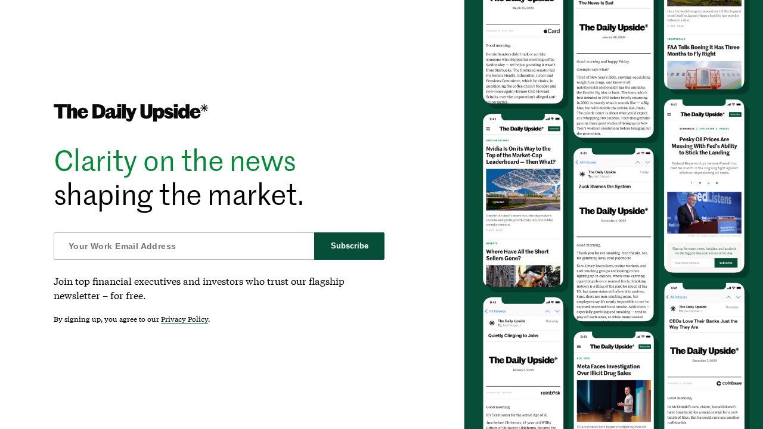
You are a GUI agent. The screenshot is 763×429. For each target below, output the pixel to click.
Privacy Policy (184, 319)
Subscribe (349, 245)
